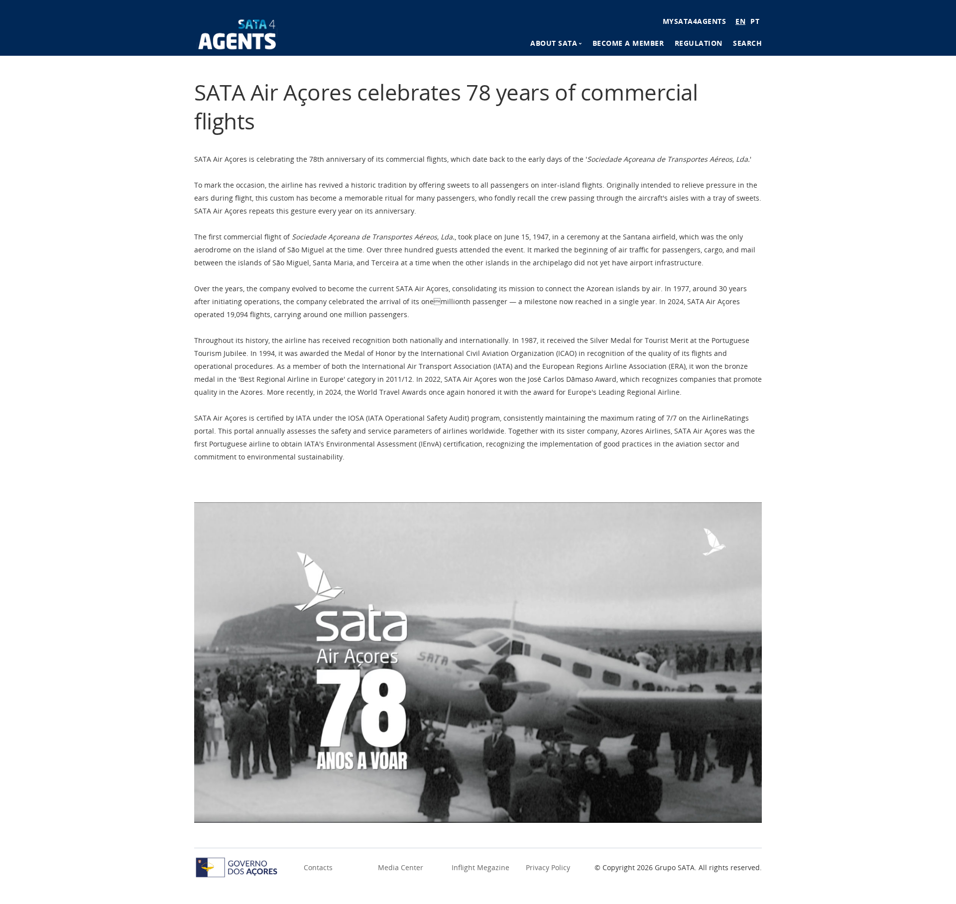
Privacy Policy (548, 867)
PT (754, 21)
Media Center (400, 867)
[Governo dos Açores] (236, 866)
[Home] (237, 32)
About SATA (553, 43)
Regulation (698, 43)
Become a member (628, 43)
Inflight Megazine (480, 867)
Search (747, 43)
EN (740, 21)
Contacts (318, 867)
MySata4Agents (694, 21)
